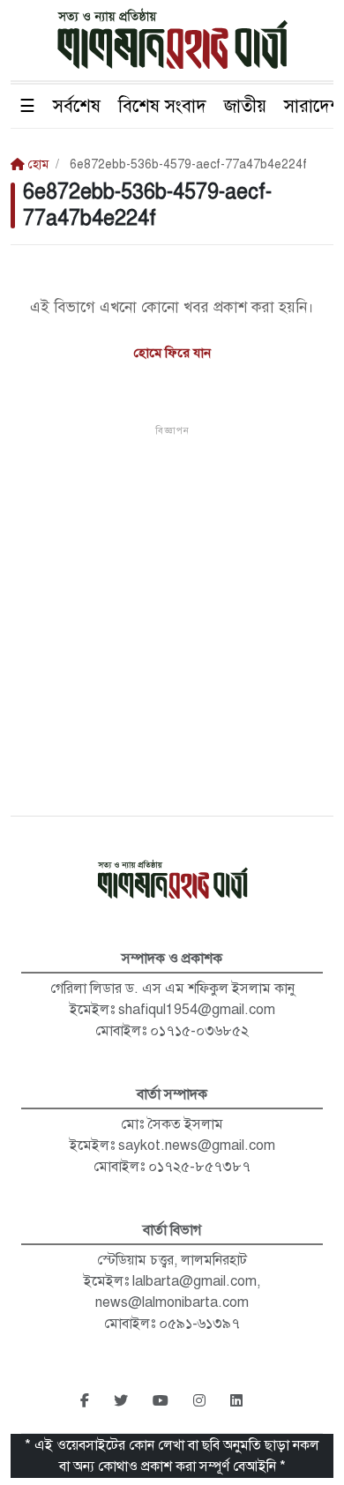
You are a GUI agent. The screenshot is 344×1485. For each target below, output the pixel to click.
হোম (37, 164)
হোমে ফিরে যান (172, 353)
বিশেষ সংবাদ (162, 106)
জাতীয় (245, 106)
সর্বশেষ (77, 106)
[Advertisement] (172, 610)
